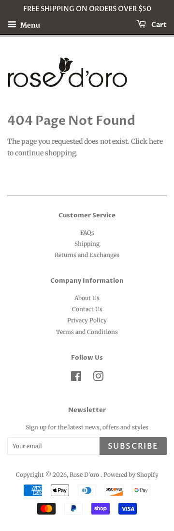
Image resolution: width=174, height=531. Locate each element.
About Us (87, 298)
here (156, 141)
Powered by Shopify (131, 474)
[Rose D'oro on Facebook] (76, 378)
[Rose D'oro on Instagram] (98, 378)
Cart (158, 25)
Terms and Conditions (87, 331)
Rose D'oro (85, 474)
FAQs (87, 232)
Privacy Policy (87, 320)
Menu (29, 24)
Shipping (87, 243)
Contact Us (87, 309)
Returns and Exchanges (87, 254)
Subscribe (133, 446)
